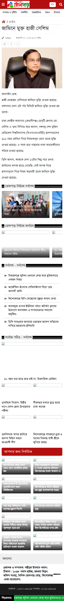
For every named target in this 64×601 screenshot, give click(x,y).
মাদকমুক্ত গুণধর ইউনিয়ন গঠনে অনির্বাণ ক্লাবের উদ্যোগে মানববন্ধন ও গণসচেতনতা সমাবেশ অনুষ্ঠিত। (32, 310)
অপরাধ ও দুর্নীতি (10, 12)
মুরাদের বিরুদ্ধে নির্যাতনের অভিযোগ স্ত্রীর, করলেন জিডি (25, 252)
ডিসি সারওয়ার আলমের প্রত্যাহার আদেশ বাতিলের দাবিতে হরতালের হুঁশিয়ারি (33, 324)
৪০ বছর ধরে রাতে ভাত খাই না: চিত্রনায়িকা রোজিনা (30, 379)
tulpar (8, 38)
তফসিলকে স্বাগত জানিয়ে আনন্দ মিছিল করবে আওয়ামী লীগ (14, 438)
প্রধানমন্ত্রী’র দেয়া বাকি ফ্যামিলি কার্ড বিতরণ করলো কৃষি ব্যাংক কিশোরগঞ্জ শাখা (23, 210)
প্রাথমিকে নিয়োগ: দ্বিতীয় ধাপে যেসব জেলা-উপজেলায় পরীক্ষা (16, 407)
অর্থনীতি (24, 12)
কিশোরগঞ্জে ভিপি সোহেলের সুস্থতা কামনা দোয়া (32, 299)
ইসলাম (57, 12)
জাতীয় (12, 22)
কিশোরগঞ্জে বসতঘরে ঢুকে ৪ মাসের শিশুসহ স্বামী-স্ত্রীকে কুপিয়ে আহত (47, 438)
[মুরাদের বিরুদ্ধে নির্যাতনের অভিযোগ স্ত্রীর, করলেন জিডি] (25, 244)
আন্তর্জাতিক (36, 12)
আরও (47, 12)
